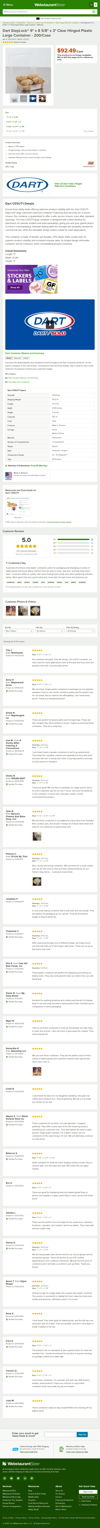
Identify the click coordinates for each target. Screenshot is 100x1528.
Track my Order (88, 1497)
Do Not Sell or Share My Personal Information (77, 1518)
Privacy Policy (21, 1518)
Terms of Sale (8, 1518)
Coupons (32, 1500)
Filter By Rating (72, 627)
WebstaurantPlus (9, 1491)
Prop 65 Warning (39, 465)
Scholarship (60, 1503)
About (9, 358)
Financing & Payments (64, 1500)
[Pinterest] (32, 1478)
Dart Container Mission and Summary (24, 353)
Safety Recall (33, 1509)
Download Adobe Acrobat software (59, 522)
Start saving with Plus (29, 1452)
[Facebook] (18, 1478)
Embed (25, 358)
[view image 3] (35, 610)
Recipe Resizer (9, 1503)
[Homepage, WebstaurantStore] (50, 4)
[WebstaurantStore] (35, 1464)
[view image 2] (23, 610)
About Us (59, 1491)
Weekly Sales (33, 1497)
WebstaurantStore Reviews (39, 1506)
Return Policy (60, 1509)
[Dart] (27, 184)
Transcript (17, 358)
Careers (58, 1497)
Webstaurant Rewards (11, 1494)
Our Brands (60, 1494)
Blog (30, 1491)
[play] (50, 324)
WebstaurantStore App (12, 1497)
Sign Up (82, 1434)
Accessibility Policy (49, 1518)
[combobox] (50, 11)
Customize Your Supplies (13, 1500)
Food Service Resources (38, 1503)
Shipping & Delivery (89, 1505)
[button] (14, 98)
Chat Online (86, 1501)
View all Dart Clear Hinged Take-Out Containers (68, 184)
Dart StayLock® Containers (19, 382)
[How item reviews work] (36, 554)
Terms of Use (34, 1518)
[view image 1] (10, 610)
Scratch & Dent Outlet (37, 1494)
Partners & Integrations (12, 1506)
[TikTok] (25, 1478)
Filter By (39, 627)
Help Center (88, 1492)
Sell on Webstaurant (63, 1506)
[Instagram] (5, 1478)
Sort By (8, 627)
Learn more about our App (77, 1452)
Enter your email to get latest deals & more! (25, 1434)
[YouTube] (11, 1478)
